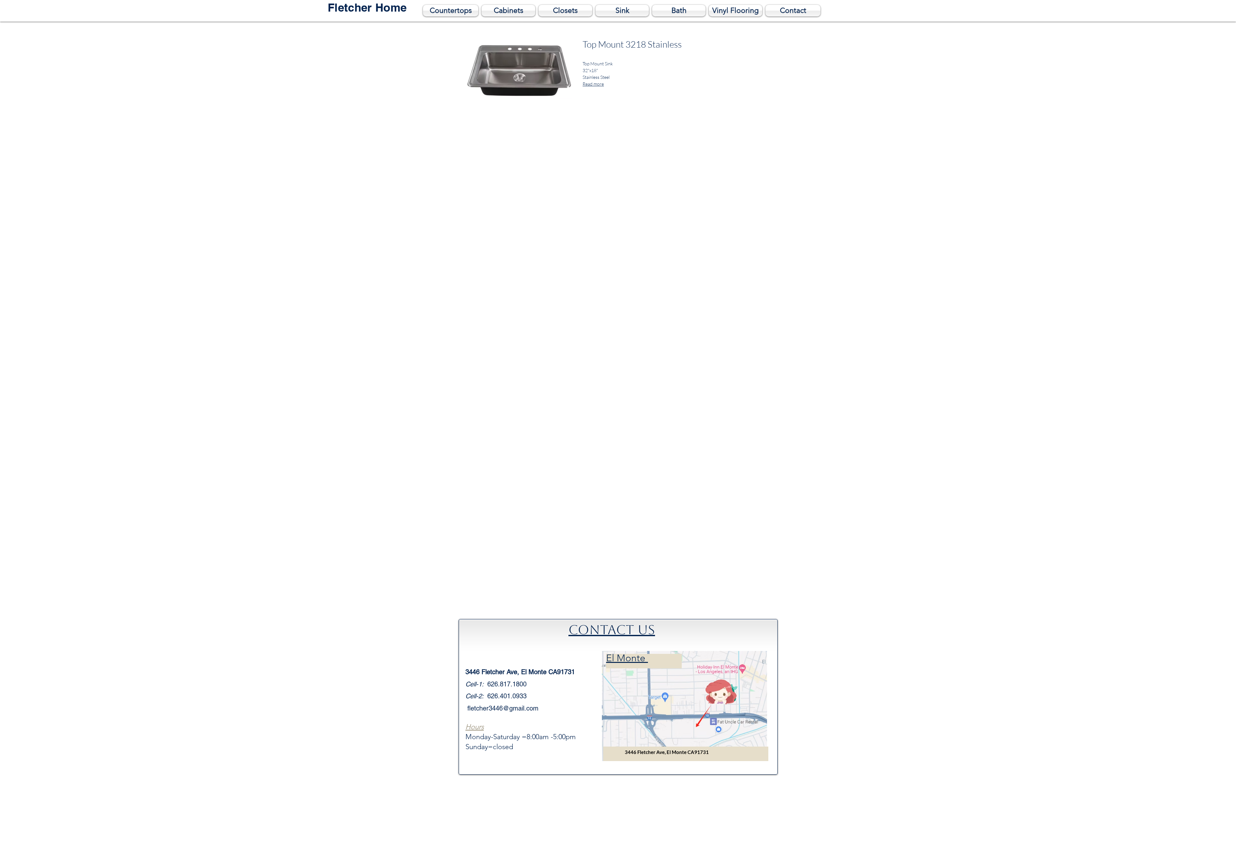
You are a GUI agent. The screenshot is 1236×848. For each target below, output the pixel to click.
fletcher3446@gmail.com (502, 708)
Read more (593, 84)
